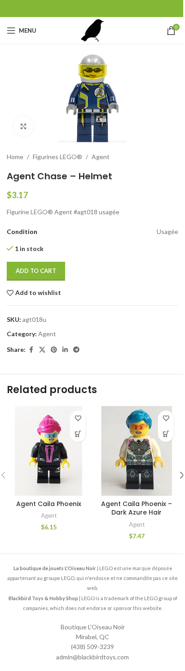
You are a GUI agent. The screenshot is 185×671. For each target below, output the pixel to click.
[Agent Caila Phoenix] (48, 451)
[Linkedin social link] (65, 350)
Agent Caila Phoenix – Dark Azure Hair (136, 508)
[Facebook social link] (31, 350)
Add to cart (36, 270)
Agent (101, 156)
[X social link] (42, 350)
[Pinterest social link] (54, 350)
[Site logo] (92, 30)
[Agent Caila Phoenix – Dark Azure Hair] (136, 451)
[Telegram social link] (76, 350)
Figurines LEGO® (57, 156)
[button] (78, 434)
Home (15, 156)
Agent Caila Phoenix (48, 503)
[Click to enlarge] (23, 126)
